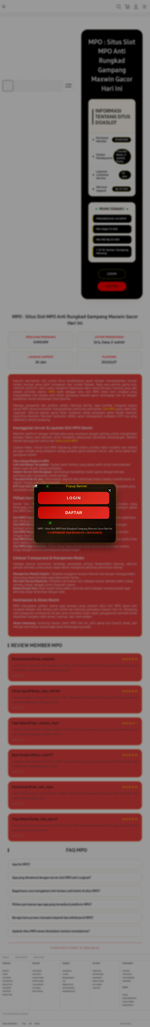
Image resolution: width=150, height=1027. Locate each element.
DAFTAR (73, 512)
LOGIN (74, 498)
